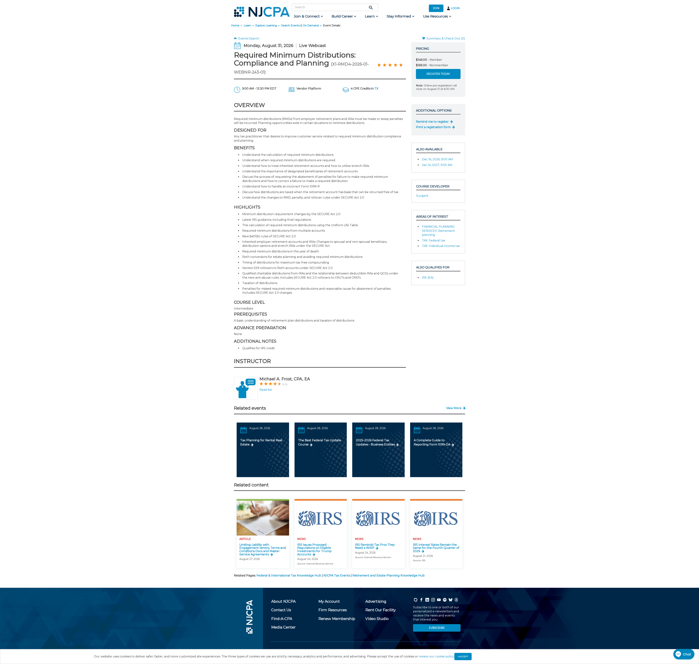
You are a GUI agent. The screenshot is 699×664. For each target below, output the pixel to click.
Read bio (265, 389)
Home (235, 25)
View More (453, 408)
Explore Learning (266, 25)
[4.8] (379, 65)
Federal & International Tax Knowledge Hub (288, 575)
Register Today (438, 74)
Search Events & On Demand (300, 25)
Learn (247, 25)
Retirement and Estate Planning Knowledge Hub (388, 575)
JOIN (436, 8)
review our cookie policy (436, 656)
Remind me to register (432, 121)
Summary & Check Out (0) (445, 38)
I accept (463, 656)
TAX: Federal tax (433, 240)
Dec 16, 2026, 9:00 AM (437, 159)
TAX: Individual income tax (441, 246)
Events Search (248, 38)
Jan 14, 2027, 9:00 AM (437, 165)
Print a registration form (433, 127)
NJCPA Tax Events (336, 575)
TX (376, 88)
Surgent (422, 195)
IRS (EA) (428, 277)
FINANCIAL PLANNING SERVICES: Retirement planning (438, 231)
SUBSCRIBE (437, 627)
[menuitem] (308, 16)
